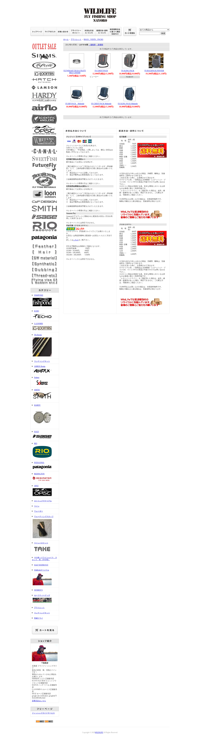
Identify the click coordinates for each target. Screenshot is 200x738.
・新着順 (99, 45)
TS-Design (38, 335)
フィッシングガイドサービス (43, 713)
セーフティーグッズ (42, 595)
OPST (36, 486)
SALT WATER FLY (41, 565)
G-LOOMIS (38, 324)
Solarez (36, 377)
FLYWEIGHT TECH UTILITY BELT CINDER (75, 72)
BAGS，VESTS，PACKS (93, 39)
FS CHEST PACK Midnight (101, 104)
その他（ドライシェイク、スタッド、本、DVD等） (44, 558)
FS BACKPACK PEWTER (154, 71)
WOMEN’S (38, 590)
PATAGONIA (39, 463)
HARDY (37, 405)
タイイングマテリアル (43, 501)
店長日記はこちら (39, 701)
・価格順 (92, 45)
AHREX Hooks (39, 366)
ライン (36, 506)
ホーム (66, 39)
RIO (35, 443)
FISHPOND (38, 295)
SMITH (37, 390)
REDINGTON (39, 474)
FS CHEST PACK (101, 71)
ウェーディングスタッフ (43, 516)
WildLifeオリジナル (41, 570)
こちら (75, 240)
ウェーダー (38, 511)
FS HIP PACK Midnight (74, 104)
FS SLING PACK (127, 71)
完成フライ (38, 618)
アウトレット (39, 608)
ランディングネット (42, 361)
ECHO (36, 311)
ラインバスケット (41, 543)
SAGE (36, 432)
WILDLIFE (99, 732)
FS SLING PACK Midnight (128, 104)
